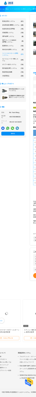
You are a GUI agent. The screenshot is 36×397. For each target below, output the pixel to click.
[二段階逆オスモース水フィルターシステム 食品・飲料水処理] (16, 313)
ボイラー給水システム (12, 64)
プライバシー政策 (5, 370)
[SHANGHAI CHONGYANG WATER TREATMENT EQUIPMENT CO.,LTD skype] (17, 128)
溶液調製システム (12, 32)
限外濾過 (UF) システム (12, 68)
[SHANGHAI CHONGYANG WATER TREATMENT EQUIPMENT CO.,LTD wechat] (12, 128)
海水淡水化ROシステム (12, 49)
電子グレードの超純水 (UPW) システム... (12, 41)
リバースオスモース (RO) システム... (12, 54)
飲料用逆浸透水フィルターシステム (16, 89)
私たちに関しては (5, 362)
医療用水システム (12, 46)
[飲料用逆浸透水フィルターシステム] (4, 90)
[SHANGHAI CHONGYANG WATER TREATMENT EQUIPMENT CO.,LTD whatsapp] (7, 128)
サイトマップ (4, 365)
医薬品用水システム (12, 21)
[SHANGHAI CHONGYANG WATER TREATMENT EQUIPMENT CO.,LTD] (9, 3)
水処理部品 (12, 76)
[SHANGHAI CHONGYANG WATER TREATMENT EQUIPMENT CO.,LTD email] (2, 128)
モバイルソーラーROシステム (12, 59)
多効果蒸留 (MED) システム (12, 25)
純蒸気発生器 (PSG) (12, 29)
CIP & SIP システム (12, 36)
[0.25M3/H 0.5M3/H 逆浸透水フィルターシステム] (4, 97)
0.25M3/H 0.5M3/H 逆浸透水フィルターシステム (16, 96)
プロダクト (3, 359)
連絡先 (13, 133)
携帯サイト (3, 367)
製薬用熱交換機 (12, 72)
